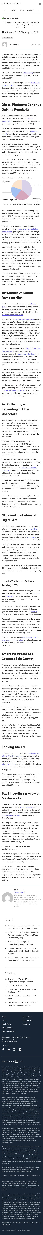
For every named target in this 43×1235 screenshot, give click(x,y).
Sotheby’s (9, 596)
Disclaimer (26, 1024)
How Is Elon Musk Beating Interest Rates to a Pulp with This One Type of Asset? (23, 951)
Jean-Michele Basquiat (11, 815)
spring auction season (25, 319)
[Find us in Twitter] (9, 1050)
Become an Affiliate (8, 1031)
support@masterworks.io (9, 1041)
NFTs (22, 10)
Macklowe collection (26, 354)
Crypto (13, 10)
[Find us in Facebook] (4, 1050)
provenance (31, 537)
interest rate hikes (9, 764)
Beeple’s (34, 611)
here (32, 1218)
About (4, 1017)
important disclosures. (24, 1171)
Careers (4, 1020)
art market (7, 38)
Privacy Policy (27, 1020)
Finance (30, 10)
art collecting (28, 72)
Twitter (16, 892)
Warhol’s (28, 348)
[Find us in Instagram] (15, 1050)
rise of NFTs (32, 529)
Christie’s (36, 593)
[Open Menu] (40, 3)
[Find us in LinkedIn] (21, 1050)
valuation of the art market (12, 315)
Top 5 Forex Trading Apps (18, 985)
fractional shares (26, 807)
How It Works (6, 1024)
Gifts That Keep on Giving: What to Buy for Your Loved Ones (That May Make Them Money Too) (23, 935)
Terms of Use (27, 1017)
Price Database (7, 1028)
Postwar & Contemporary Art (13, 390)
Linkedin (22, 892)
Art (4, 10)
